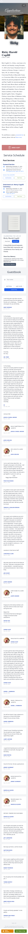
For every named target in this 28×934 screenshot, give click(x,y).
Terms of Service (18, 927)
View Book (7, 241)
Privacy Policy (10, 927)
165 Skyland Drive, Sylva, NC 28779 (14, 171)
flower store (19, 137)
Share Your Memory (10, 264)
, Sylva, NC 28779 (10, 193)
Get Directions (8, 177)
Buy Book (15, 241)
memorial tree (20, 135)
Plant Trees (19, 177)
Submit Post (14, 289)
